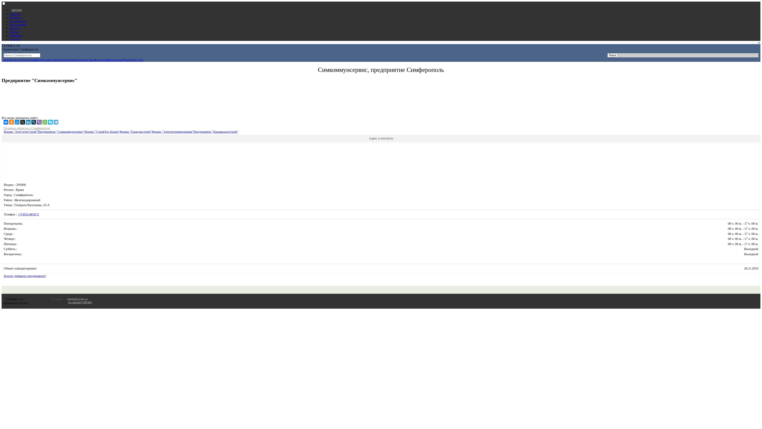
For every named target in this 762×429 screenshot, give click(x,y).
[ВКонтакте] (6, 122)
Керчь (58, 60)
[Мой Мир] (17, 122)
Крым (8, 60)
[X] (22, 122)
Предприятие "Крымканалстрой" (215, 131)
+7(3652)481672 (28, 214)
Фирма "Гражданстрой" (135, 131)
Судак (139, 60)
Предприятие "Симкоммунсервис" (61, 131)
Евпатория (69, 60)
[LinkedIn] (28, 122)
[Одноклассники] (11, 122)
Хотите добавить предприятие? (25, 276)
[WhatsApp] (44, 122)
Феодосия (101, 60)
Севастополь (20, 60)
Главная (15, 14)
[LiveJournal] (33, 122)
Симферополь (38, 60)
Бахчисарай (115, 60)
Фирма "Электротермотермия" (172, 131)
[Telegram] (56, 122)
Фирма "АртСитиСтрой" (21, 131)
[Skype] (50, 122)
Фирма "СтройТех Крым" (102, 131)
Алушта (82, 60)
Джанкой (129, 60)
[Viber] (39, 122)
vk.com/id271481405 (80, 302)
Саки (90, 60)
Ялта (51, 60)
